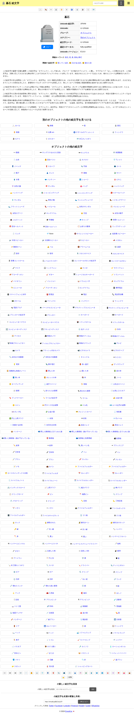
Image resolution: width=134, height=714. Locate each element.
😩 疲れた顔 (86, 63)
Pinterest (74, 706)
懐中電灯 (51, 364)
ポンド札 (17, 412)
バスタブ (17, 646)
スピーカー (85, 240)
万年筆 (17, 452)
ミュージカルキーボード (85, 274)
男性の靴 (51, 200)
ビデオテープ (119, 350)
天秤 (17, 579)
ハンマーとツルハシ (118, 536)
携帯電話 (119, 288)
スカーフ (51, 166)
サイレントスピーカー (85, 234)
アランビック (51, 600)
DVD (119, 329)
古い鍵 (51, 529)
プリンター (51, 315)
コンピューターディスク (17, 329)
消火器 (51, 666)
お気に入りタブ (119, 391)
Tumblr (87, 706)
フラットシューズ (17, 206)
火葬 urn (51, 132)
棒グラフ (119, 487)
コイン (17, 405)
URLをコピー (84, 701)
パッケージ (17, 431)
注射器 (51, 613)
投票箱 (118, 438)
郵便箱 (51, 438)
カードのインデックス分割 (18, 473)
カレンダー (85, 473)
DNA (51, 606)
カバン (51, 466)
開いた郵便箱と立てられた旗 (119, 431)
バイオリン (17, 281)
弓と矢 (51, 558)
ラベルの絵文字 (51, 398)
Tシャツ (119, 160)
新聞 (17, 391)
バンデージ (17, 619)
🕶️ (10, 673)
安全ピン (17, 653)
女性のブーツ (18, 213)
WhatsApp (95, 706)
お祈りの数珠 (85, 226)
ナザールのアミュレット (85, 132)
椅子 (17, 640)
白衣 (17, 160)
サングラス (85, 153)
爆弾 (119, 551)
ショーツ (85, 179)
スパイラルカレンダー (85, 480)
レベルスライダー (50, 261)
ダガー (17, 551)
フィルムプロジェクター (51, 343)
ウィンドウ (119, 132)
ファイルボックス (118, 508)
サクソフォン (119, 268)
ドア (17, 626)
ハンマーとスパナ (51, 543)
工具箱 (51, 593)
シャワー (119, 640)
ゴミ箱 (85, 515)
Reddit (81, 706)
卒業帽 (51, 220)
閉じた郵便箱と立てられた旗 (51, 431)
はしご (118, 593)
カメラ (17, 350)
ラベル (85, 398)
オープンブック (17, 384)
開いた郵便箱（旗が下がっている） (17, 438)
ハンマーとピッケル (17, 543)
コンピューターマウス (17, 322)
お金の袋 (119, 398)
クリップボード (17, 494)
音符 (17, 253)
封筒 (51, 418)
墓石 (66, 57)
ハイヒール (51, 206)
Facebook (58, 706)
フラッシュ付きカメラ (51, 350)
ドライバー (85, 565)
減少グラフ (85, 487)
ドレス (51, 173)
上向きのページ (119, 384)
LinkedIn (67, 706)
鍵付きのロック (119, 522)
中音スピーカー (17, 240)
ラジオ (85, 268)
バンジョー (51, 281)
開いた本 (85, 371)
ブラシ (17, 459)
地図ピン (85, 494)
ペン (85, 452)
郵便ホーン (17, 247)
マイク (17, 268)
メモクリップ (18, 501)
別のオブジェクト (87, 38)
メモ (17, 466)
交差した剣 (51, 551)
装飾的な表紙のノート (17, 371)
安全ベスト (51, 160)
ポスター (51, 139)
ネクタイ (85, 160)
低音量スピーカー (119, 234)
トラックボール (85, 322)
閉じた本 (51, 371)
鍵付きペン (85, 522)
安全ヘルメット (17, 226)
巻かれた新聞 (85, 391)
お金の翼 (51, 412)
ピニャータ (17, 288)
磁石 (85, 593)
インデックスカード (17, 487)
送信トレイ (85, 425)
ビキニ (118, 179)
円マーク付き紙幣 (51, 405)
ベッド (17, 633)
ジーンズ (17, 166)
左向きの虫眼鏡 (17, 357)
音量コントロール (17, 261)
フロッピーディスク (51, 329)
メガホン (119, 240)
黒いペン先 (85, 445)
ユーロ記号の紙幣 (119, 405)
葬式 (80, 57)
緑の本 (118, 371)
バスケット (85, 653)
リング (17, 234)
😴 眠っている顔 (61, 63)
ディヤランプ (119, 364)
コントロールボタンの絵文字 (85, 261)
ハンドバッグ (119, 186)
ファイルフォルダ (51, 473)
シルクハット (18, 220)
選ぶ (51, 536)
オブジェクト (86, 33)
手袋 (85, 166)
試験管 (118, 600)
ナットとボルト (119, 565)
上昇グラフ (51, 487)
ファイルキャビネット (51, 515)
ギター (51, 274)
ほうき (51, 653)
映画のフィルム (85, 336)
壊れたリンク (18, 586)
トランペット (119, 274)
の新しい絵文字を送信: (46, 689)
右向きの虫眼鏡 (51, 357)
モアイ (17, 139)
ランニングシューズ (85, 200)
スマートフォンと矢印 (17, 294)
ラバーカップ (85, 640)
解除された (51, 522)
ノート (118, 377)
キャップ (85, 220)
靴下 (17, 173)
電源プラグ (17, 307)
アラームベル (85, 247)
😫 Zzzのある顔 (75, 63)
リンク (118, 579)
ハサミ (17, 508)
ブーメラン (17, 558)
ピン (51, 494)
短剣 (119, 543)
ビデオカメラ (85, 350)
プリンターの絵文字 (17, 315)
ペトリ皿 (17, 606)
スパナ (51, 565)
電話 (85, 294)
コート (118, 166)
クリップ (119, 494)
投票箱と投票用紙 (85, 438)
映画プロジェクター (17, 343)
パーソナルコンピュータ (51, 307)
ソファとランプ (85, 633)
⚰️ (46, 9)
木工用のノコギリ (17, 565)
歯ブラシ (51, 619)
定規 (85, 501)
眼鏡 (17, 152)
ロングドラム (51, 213)
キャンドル (85, 357)
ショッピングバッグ (51, 193)
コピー (48, 47)
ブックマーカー (17, 398)
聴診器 (85, 619)
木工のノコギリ (85, 139)
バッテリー (85, 301)
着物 (85, 173)
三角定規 (119, 501)
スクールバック (119, 193)
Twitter (51, 706)
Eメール (119, 418)
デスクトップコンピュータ (85, 307)
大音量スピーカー (51, 240)
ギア (17, 572)
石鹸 (51, 660)
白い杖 (85, 579)
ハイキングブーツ (119, 200)
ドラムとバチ (85, 281)
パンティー (51, 179)
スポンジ (17, 666)
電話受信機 (119, 294)
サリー (118, 173)
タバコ (17, 125)
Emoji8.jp (68, 711)
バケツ (17, 660)
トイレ (51, 640)
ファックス (51, 301)
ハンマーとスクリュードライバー (84, 544)
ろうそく (118, 357)
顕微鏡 (85, 606)
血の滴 (85, 613)
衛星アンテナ (18, 613)
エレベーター (51, 626)
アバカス (17, 336)
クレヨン (85, 459)
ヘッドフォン (51, 268)
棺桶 (51, 125)
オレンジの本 (51, 377)
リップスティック (119, 226)
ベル (51, 247)
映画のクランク (85, 343)
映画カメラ (51, 336)
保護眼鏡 (119, 152)
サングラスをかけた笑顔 (51, 152)
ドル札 (85, 405)
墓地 (76, 57)
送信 (92, 689)
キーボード (85, 315)
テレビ (118, 343)
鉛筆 (17, 445)
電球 (17, 364)
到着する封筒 (18, 425)
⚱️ (61, 9)
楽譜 (119, 247)
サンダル (51, 186)
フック (17, 593)
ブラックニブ (118, 445)
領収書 (118, 412)
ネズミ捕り (51, 646)
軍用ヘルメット (119, 220)
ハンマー (119, 529)
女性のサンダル (85, 206)
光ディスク (85, 329)
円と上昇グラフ (17, 418)
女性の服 (17, 186)
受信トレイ (119, 425)
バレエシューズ (119, 206)
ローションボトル (119, 646)
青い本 (17, 377)
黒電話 (51, 294)
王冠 (85, 213)
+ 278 (70, 677)
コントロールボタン (118, 261)
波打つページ (51, 384)
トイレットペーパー (118, 653)
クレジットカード (85, 412)
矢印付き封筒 (51, 425)
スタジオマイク (85, 253)
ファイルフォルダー (85, 466)
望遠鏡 (118, 606)
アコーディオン (17, 274)
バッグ (85, 186)
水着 (17, 179)
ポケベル (17, 301)
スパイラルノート (17, 480)
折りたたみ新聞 (51, 391)
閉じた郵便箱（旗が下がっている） (85, 431)
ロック (17, 522)
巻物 (85, 384)
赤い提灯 (85, 364)
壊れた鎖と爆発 (51, 586)
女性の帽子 (119, 213)
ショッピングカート (85, 666)
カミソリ (85, 646)
